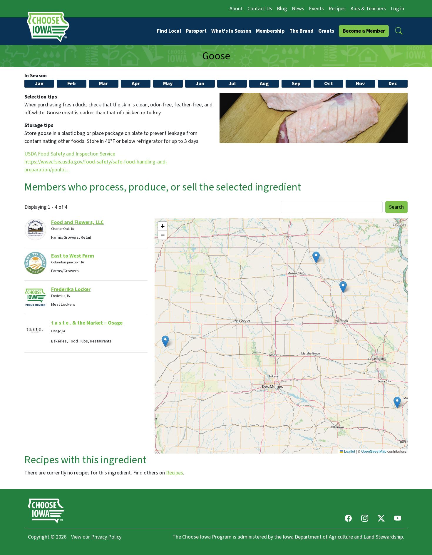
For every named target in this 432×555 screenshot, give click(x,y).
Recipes (174, 473)
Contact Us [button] (259, 8)
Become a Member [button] (364, 31)
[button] (398, 31)
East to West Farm (72, 256)
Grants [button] (326, 31)
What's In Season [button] (231, 31)
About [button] (236, 8)
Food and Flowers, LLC (77, 222)
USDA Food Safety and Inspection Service (69, 154)
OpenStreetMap (373, 451)
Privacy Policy (106, 537)
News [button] (298, 8)
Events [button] (316, 8)
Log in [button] (397, 8)
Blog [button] (282, 8)
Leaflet (349, 451)
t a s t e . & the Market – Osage (87, 323)
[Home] (50, 26)
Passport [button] (196, 31)
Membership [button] (270, 31)
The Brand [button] (301, 31)
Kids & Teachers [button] (368, 8)
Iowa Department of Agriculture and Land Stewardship (343, 537)
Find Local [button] (169, 31)
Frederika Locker (71, 289)
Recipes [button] (337, 8)
